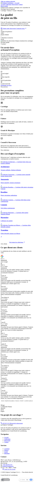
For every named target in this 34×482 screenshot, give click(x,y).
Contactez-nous (20, 28)
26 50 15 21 (6, 423)
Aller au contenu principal (8, 1)
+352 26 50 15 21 (7, 464)
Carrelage (7, 448)
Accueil (3, 4)
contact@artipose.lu (7, 466)
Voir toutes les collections (16, 242)
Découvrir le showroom (16, 423)
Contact (20, 4)
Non (27, 479)
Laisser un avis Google (9, 469)
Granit (6, 452)
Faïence (6, 450)
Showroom (15, 4)
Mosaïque (7, 453)
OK (31, 479)
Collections (8, 4)
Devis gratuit (4, 6)
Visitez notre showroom (9, 28)
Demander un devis (6, 85)
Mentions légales (5, 478)
